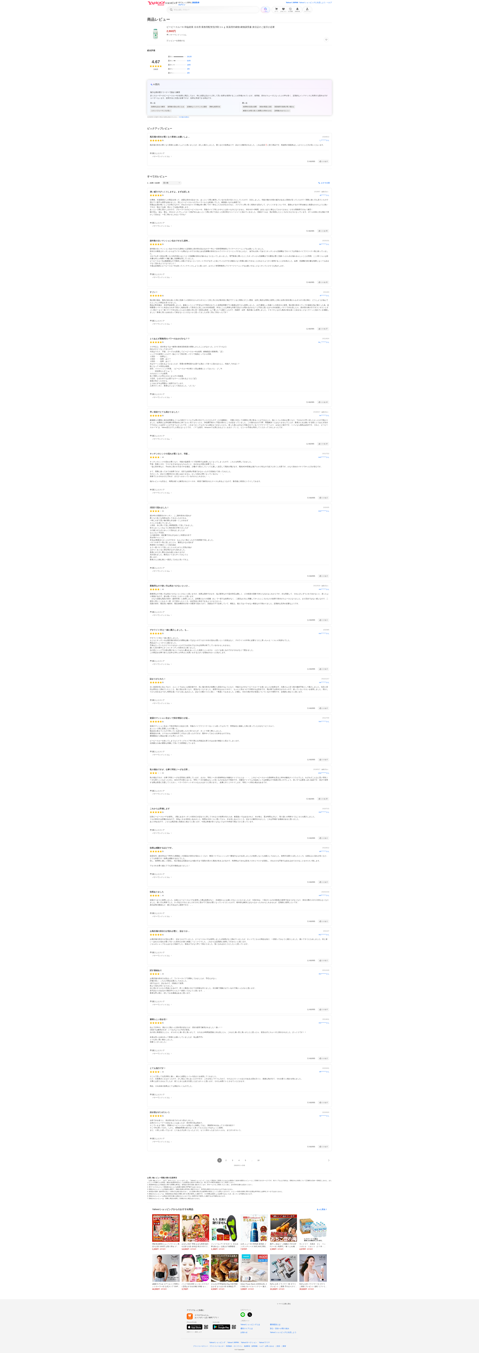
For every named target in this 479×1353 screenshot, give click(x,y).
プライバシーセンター (217, 1346)
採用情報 (254, 1346)
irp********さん (324, 1116)
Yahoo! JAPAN (292, 2)
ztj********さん (324, 195)
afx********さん (324, 851)
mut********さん (324, 812)
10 (258, 1160)
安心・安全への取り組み (279, 1328)
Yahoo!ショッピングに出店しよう (312, 2)
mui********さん (324, 633)
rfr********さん (324, 295)
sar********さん (324, 682)
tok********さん (324, 244)
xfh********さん (324, 1072)
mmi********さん (323, 511)
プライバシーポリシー (200, 1346)
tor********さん (324, 415)
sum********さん (323, 457)
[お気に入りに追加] (326, 39)
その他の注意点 (184, 117)
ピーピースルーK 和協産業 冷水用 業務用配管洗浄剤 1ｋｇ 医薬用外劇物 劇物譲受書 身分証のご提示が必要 (221, 27)
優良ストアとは (246, 1328)
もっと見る (321, 1209)
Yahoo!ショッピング (217, 1342)
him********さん (324, 721)
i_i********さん (324, 140)
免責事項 (247, 1346)
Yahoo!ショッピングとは (250, 1324)
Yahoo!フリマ (264, 1342)
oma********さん (323, 773)
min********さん (324, 1023)
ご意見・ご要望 (280, 1346)
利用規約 (229, 1346)
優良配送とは (275, 1324)
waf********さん (324, 895)
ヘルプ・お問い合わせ (266, 1346)
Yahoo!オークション (249, 1342)
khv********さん (324, 974)
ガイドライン (238, 1346)
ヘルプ (329, 2)
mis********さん (324, 589)
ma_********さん (323, 342)
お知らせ (243, 1332)
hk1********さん (324, 935)
